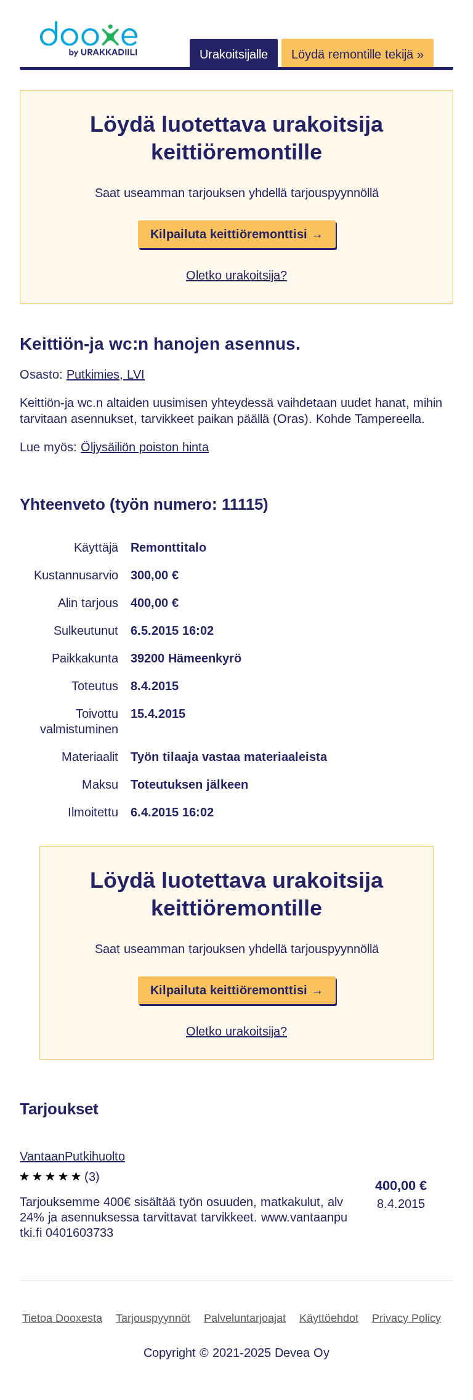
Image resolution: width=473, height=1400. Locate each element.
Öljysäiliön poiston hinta (145, 447)
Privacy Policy (406, 1318)
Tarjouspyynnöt (153, 1318)
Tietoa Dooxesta (62, 1318)
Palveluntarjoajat (245, 1318)
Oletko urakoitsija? (236, 275)
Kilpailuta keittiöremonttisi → (236, 234)
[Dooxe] (88, 54)
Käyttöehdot (328, 1318)
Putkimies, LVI (106, 374)
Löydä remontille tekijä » (357, 54)
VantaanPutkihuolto (72, 1156)
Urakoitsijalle (234, 54)
